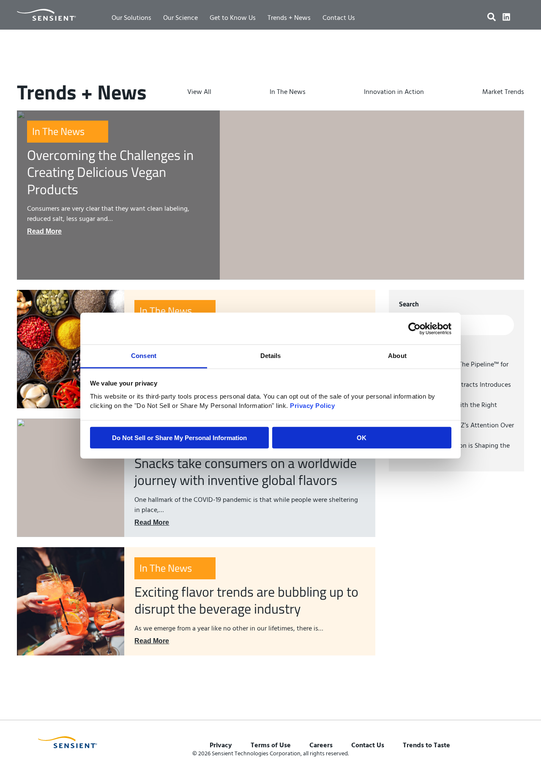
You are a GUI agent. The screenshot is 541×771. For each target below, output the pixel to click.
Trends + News (289, 18)
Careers (321, 745)
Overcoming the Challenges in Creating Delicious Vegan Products (110, 172)
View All (199, 92)
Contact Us (338, 18)
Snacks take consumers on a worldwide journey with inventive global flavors (245, 471)
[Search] (491, 17)
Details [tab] (270, 355)
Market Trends (503, 92)
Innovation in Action (394, 92)
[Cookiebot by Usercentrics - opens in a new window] (414, 328)
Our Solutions (131, 18)
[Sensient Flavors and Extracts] (46, 15)
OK (361, 437)
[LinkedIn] (506, 17)
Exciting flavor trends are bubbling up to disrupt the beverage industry (246, 600)
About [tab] (397, 355)
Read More (44, 231)
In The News (288, 92)
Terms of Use (271, 745)
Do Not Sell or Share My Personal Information (179, 437)
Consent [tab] (143, 355)
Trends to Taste (426, 745)
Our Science (180, 18)
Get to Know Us (233, 18)
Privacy (221, 745)
